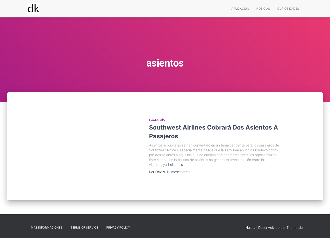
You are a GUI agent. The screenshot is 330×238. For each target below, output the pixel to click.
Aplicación (240, 8)
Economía (157, 120)
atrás (178, 172)
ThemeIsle (295, 227)
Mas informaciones (46, 227)
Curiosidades (288, 8)
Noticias (263, 8)
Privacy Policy (118, 227)
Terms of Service (84, 227)
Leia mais (175, 164)
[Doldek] (33, 9)
